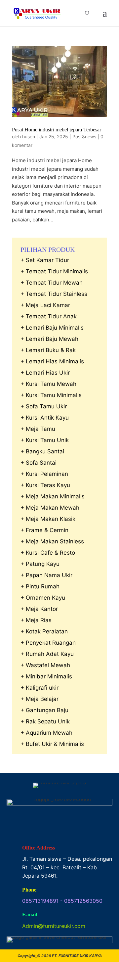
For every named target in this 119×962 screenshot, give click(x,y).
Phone (29, 890)
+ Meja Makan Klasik (47, 519)
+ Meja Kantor (39, 609)
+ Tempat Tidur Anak (48, 316)
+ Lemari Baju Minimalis (52, 327)
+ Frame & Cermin (44, 530)
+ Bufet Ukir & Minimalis (52, 744)
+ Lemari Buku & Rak (48, 350)
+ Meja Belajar (39, 699)
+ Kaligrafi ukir (39, 687)
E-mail (29, 914)
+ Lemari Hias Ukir (45, 372)
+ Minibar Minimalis (46, 676)
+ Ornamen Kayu (42, 597)
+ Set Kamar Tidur (44, 260)
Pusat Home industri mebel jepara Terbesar (56, 129)
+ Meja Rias (36, 620)
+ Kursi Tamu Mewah (48, 384)
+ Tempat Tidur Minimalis (54, 271)
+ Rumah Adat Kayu (47, 654)
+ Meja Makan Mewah (49, 507)
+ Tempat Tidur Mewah (51, 282)
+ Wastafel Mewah (45, 665)
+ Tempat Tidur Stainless (53, 294)
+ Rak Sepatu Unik (45, 721)
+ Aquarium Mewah (46, 732)
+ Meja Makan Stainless (52, 541)
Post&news (84, 136)
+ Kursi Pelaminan (44, 474)
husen (28, 136)
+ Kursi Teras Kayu (45, 485)
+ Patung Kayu (40, 564)
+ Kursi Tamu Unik (44, 440)
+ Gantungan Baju (44, 710)
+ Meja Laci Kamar (45, 305)
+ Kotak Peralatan (44, 631)
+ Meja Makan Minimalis (52, 496)
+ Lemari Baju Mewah (49, 339)
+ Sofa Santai (38, 462)
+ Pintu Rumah (40, 586)
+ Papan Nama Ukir (46, 575)
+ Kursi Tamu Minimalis (51, 395)
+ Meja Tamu (37, 429)
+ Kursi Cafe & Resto (47, 552)
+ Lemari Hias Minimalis (52, 361)
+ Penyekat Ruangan (48, 642)
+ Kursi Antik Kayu (44, 417)
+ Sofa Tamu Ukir (43, 406)
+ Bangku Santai (42, 451)
